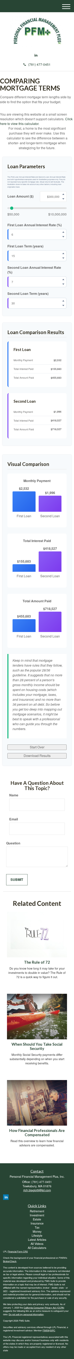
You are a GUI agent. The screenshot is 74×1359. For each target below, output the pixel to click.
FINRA (46, 1330)
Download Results (37, 755)
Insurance (37, 1223)
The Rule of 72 (37, 962)
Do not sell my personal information (26, 1314)
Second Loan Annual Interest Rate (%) (34, 269)
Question (13, 843)
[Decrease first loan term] (63, 258)
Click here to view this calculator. (36, 121)
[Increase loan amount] (63, 194)
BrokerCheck (9, 1261)
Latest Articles (37, 1240)
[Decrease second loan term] (63, 305)
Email (13, 819)
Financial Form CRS (18, 1251)
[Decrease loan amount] (63, 199)
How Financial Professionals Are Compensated (37, 1132)
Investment (37, 1215)
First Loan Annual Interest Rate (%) (34, 225)
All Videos (37, 1244)
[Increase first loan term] (63, 253)
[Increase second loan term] (63, 300)
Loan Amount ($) (20, 196)
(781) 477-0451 (39, 64)
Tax (37, 1227)
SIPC (52, 1330)
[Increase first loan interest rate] (63, 232)
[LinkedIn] (36, 55)
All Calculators (37, 1248)
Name (13, 795)
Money (37, 1231)
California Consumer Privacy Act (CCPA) (44, 1307)
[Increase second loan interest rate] (63, 279)
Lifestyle (37, 1235)
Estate (37, 1219)
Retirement (37, 1211)
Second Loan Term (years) (28, 293)
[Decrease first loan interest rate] (63, 237)
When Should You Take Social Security (37, 1046)
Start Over (37, 747)
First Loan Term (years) (25, 246)
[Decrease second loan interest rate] (63, 284)
